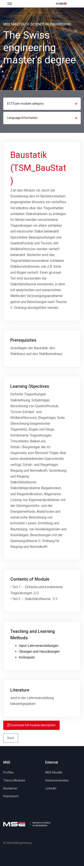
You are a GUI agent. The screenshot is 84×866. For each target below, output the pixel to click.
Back (10, 738)
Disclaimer (10, 788)
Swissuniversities (57, 780)
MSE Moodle (53, 772)
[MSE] (61, 3)
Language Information (22, 117)
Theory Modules (14, 780)
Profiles (8, 772)
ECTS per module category (25, 103)
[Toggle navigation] (13, 3)
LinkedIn (50, 788)
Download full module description (33, 725)
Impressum (11, 796)
